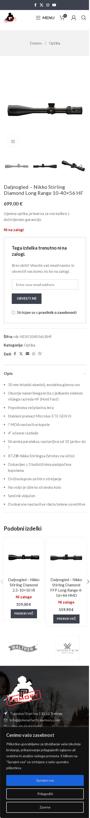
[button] (9, 110)
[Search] (84, 18)
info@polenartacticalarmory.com (35, 720)
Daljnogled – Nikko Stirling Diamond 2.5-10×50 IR (24, 584)
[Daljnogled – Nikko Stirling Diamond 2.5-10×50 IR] (23, 557)
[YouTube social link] (54, 5)
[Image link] (22, 690)
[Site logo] (10, 17)
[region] (45, 772)
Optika (54, 43)
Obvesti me (26, 298)
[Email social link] (27, 353)
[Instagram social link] (48, 5)
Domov (36, 43)
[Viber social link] (40, 353)
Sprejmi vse (45, 780)
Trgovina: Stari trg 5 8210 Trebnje (36, 713)
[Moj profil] (74, 18)
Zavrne (45, 807)
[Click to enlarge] (13, 141)
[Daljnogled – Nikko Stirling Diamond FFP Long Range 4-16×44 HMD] (66, 557)
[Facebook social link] (35, 5)
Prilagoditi (45, 794)
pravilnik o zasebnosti (57, 312)
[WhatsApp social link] (34, 353)
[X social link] (41, 5)
